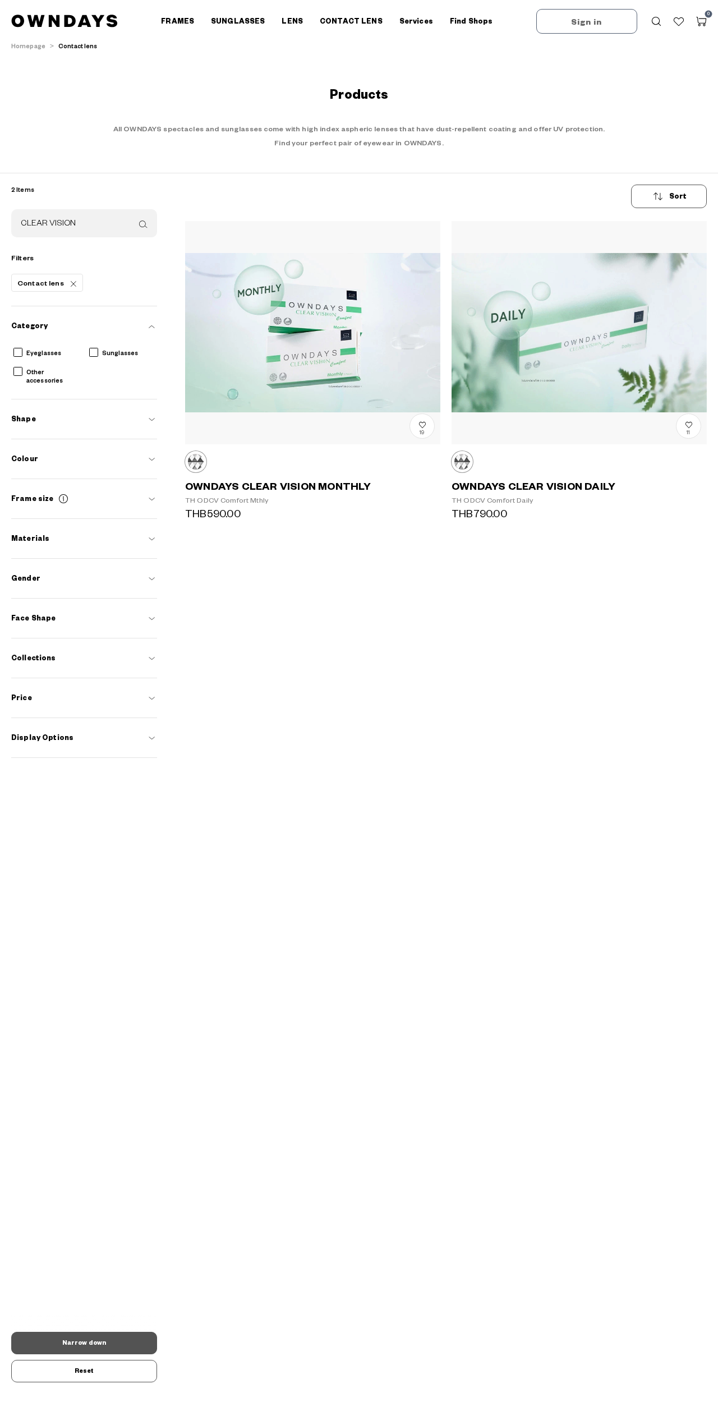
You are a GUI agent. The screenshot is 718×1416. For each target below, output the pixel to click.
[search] (142, 224)
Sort (678, 196)
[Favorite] (678, 21)
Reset (84, 1371)
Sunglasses (120, 354)
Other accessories (44, 377)
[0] (701, 21)
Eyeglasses (43, 354)
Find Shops (471, 21)
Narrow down (84, 1343)
